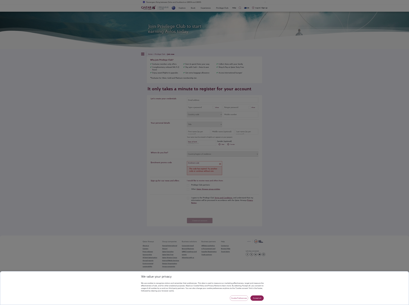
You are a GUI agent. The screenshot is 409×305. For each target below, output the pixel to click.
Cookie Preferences (239, 298)
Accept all (257, 298)
